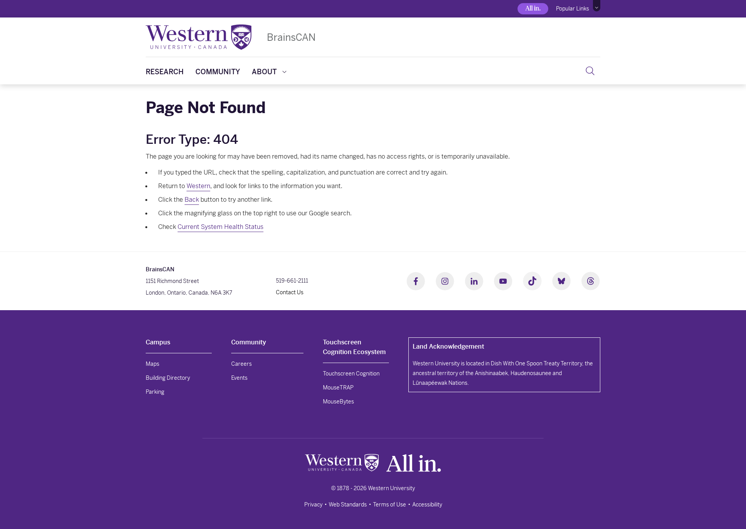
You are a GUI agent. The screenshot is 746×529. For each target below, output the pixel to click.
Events (239, 377)
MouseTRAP (338, 387)
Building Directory (168, 377)
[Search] (590, 70)
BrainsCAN (291, 37)
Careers (241, 363)
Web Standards (348, 504)
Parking (155, 391)
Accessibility (427, 504)
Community (217, 71)
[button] (596, 6)
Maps (152, 363)
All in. (532, 8)
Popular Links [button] (572, 8)
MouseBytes (338, 401)
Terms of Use (389, 504)
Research (165, 71)
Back (192, 200)
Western (198, 186)
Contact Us (289, 292)
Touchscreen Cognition (351, 373)
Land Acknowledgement (448, 346)
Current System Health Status (220, 227)
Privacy (313, 504)
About (264, 71)
